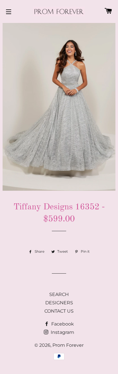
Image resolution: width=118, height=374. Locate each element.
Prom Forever (68, 345)
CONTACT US (59, 311)
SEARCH (59, 294)
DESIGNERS (59, 302)
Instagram (62, 332)
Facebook (62, 324)
